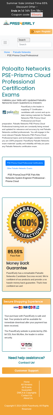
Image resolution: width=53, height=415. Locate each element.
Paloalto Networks (22, 52)
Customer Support (26, 370)
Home (7, 52)
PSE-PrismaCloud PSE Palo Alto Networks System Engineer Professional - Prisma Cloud (26, 178)
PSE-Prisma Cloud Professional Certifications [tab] (25, 163)
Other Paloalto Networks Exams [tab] (19, 168)
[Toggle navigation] (5, 42)
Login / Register (42, 31)
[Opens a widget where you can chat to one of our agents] (34, 399)
